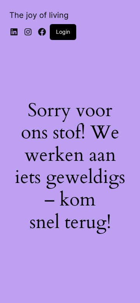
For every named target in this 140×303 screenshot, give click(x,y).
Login (63, 31)
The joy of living (38, 15)
